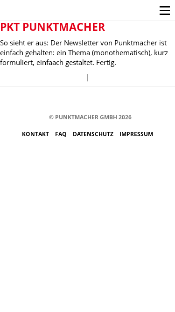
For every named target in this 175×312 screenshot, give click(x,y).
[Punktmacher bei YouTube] (86, 100)
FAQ (61, 134)
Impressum (136, 134)
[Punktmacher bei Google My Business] (142, 100)
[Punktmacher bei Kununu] (100, 100)
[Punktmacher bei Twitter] (72, 100)
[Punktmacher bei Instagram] (58, 100)
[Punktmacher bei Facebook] (44, 100)
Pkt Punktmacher (52, 26)
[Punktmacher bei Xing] (114, 100)
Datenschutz (94, 134)
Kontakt (36, 134)
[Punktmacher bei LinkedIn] (128, 100)
